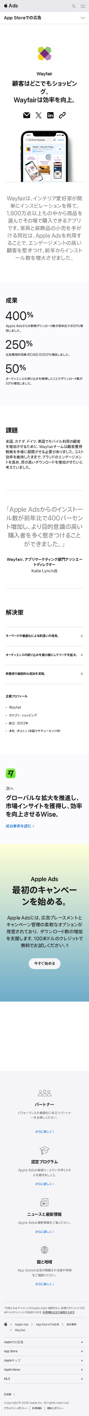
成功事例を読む (18, 826)
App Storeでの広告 (22, 18)
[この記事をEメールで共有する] (26, 115)
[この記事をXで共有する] (38, 115)
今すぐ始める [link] (44, 963)
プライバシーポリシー (15, 1408)
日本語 (7, 1394)
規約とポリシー (55, 1408)
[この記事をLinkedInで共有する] (50, 115)
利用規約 (37, 1408)
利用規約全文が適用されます (58, 1312)
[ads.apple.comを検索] (73, 6)
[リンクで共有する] (62, 115)
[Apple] (5, 1324)
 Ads (11, 6)
